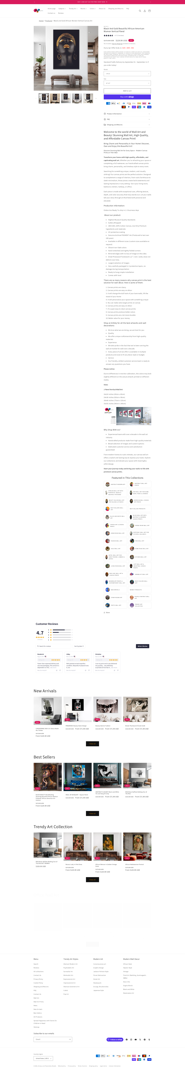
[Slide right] (96, 98)
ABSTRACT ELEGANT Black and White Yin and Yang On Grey (107, 793)
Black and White (128, 989)
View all (93, 744)
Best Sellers (38, 1013)
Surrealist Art (68, 971)
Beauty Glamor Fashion (102, 726)
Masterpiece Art (128, 993)
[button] (140, 10)
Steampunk (97, 983)
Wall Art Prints (39, 1002)
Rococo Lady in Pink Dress (74, 864)
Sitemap (36, 1027)
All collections (39, 971)
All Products (38, 1017)
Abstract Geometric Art (71, 986)
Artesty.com (41, 1066)
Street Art (96, 979)
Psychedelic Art (68, 968)
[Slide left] (36, 98)
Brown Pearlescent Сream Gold (135, 726)
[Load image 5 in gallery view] (88, 98)
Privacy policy (72, 1066)
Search (36, 964)
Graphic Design (98, 968)
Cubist (65, 990)
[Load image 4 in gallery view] (77, 98)
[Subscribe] (69, 1039)
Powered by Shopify (50, 1066)
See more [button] (53, 667)
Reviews (36, 968)
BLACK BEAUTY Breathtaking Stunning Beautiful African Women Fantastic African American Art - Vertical (47, 797)
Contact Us (37, 975)
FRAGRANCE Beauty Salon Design (76, 726)
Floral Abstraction (99, 975)
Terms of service (82, 1066)
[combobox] (79, 646)
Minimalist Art (68, 975)
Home (41, 21)
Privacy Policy (38, 979)
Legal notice (103, 1066)
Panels (106, 69)
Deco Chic (126, 982)
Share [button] (108, 612)
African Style (127, 964)
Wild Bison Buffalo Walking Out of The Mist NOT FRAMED (46, 862)
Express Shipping (117, 43)
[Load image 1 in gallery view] (44, 98)
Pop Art (66, 994)
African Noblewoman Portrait (134, 864)
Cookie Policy (38, 983)
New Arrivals (38, 1009)
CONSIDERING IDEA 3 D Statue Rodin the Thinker (47, 729)
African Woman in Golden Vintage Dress (106, 865)
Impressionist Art (69, 983)
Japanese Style (98, 990)
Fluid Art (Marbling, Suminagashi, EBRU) (134, 976)
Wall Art (36, 998)
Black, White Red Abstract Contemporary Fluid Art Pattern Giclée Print (137, 934)
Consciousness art (99, 964)
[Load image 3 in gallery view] (66, 98)
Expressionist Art (69, 979)
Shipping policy (93, 1066)
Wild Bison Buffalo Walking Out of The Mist (136, 793)
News (35, 1005)
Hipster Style (127, 968)
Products (48, 21)
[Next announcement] (150, 2)
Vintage (125, 971)
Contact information (115, 1066)
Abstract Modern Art (70, 964)
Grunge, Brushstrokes (100, 986)
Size (105, 79)
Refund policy (62, 1066)
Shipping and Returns (41, 986)
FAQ (35, 990)
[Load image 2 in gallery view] (55, 98)
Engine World (127, 985)
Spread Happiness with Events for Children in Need (45, 1022)
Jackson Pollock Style (101, 971)
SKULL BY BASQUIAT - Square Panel (77, 795)
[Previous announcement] (34, 2)
